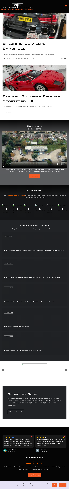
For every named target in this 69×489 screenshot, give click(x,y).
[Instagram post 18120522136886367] (40, 209)
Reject (63, 485)
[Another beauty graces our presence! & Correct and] (6, 209)
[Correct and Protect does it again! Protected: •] (51, 209)
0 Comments (34, 58)
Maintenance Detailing (37, 111)
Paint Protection (25, 58)
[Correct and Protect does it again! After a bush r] (17, 209)
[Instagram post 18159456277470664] (62, 209)
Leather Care (26, 111)
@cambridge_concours (16, 195)
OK (55, 485)
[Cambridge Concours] (17, 3)
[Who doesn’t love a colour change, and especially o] (29, 209)
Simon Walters (8, 58)
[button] (3, 370)
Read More (63, 58)
